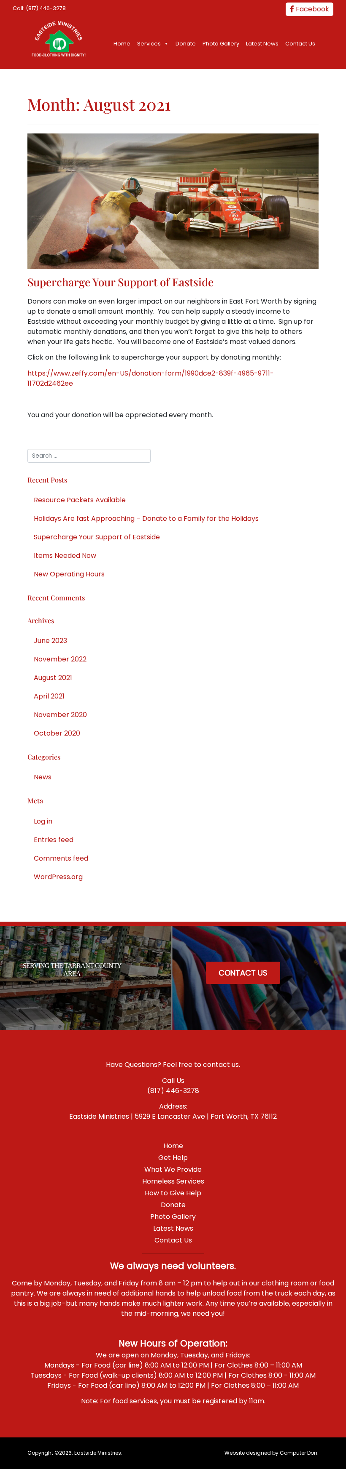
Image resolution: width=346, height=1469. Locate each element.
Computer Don (298, 1452)
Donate (186, 44)
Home (122, 44)
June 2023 (50, 640)
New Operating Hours (69, 574)
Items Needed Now (65, 555)
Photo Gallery (221, 44)
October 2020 (57, 733)
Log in (43, 821)
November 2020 (60, 715)
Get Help (173, 1157)
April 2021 (49, 696)
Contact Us (300, 44)
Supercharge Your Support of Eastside (120, 282)
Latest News (262, 44)
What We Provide (173, 1169)
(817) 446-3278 (46, 8)
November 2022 (60, 659)
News (42, 777)
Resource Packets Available (80, 500)
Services (149, 44)
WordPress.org (58, 877)
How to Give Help (173, 1193)
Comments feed (61, 858)
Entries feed (53, 840)
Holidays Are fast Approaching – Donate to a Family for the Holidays (146, 518)
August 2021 (53, 678)
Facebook (311, 9)
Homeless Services (173, 1181)
